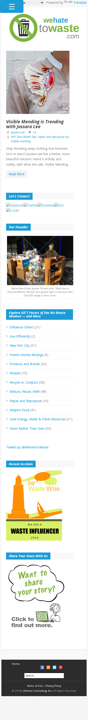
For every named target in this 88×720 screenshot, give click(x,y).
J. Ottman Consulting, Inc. (36, 690)
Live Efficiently (20, 336)
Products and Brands (25, 364)
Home (15, 663)
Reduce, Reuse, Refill (25, 391)
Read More (16, 174)
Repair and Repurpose (26, 401)
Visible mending (21, 141)
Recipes (15, 373)
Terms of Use (35, 685)
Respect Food (19, 410)
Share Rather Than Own (27, 428)
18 (34, 132)
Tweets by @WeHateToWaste (27, 447)
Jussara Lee (17, 132)
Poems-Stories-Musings (26, 355)
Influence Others (22, 327)
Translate (80, 2)
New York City (20, 345)
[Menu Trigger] (11, 6)
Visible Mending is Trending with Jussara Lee (35, 124)
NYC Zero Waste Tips (23, 136)
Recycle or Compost (24, 382)
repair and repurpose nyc (53, 136)
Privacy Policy (53, 685)
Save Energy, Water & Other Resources (38, 419)
